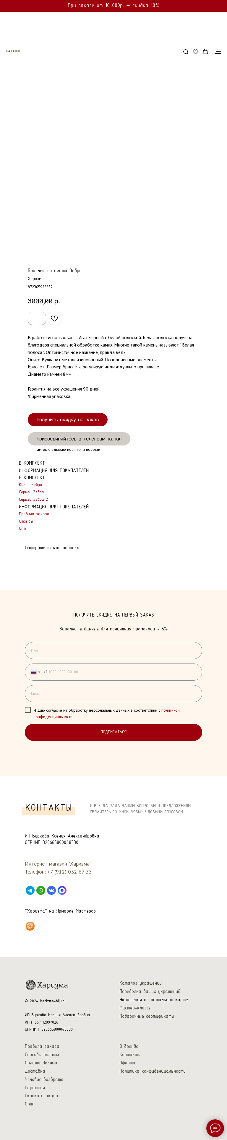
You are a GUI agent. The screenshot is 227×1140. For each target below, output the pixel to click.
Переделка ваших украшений (149, 991)
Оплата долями (41, 1063)
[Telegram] (30, 890)
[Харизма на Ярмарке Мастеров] (30, 926)
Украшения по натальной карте (153, 1000)
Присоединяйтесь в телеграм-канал (79, 438)
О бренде (128, 1046)
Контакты (129, 1055)
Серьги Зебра (31, 492)
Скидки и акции (41, 1096)
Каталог (13, 51)
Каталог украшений (140, 983)
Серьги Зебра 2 (33, 500)
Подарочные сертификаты (146, 1016)
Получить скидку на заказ (68, 419)
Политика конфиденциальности (152, 1071)
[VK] (51, 890)
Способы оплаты (42, 1055)
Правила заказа (34, 514)
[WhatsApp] (40, 890)
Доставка (35, 1071)
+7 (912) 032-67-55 (69, 871)
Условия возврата (44, 1079)
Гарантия (35, 1088)
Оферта (127, 1063)
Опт (22, 529)
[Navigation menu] (218, 52)
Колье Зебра (30, 485)
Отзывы (26, 521)
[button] (186, 51)
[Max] (62, 890)
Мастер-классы (135, 1008)
